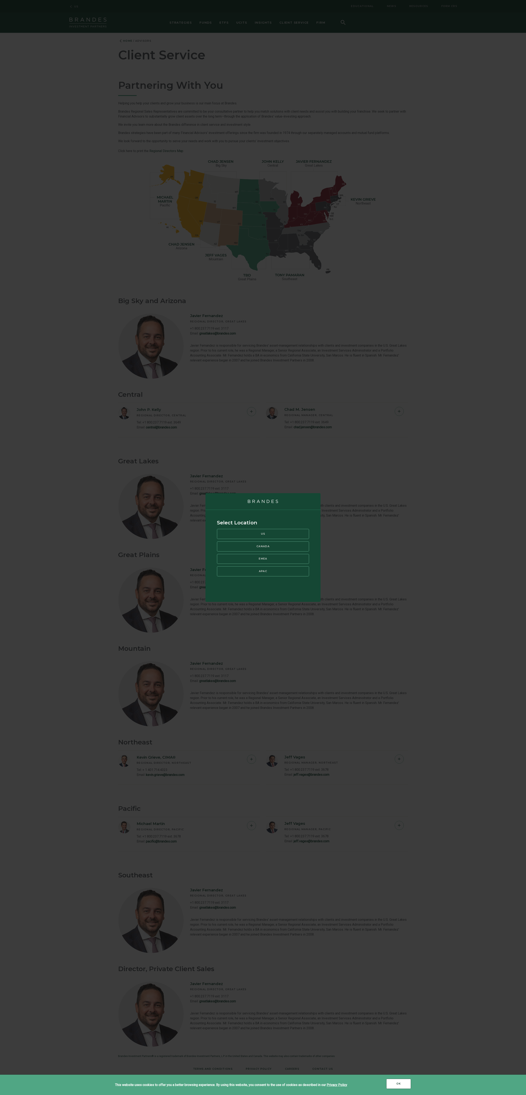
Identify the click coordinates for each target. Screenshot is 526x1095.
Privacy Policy (337, 1085)
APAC (263, 571)
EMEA (263, 558)
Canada (263, 546)
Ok (403, 1085)
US (263, 533)
